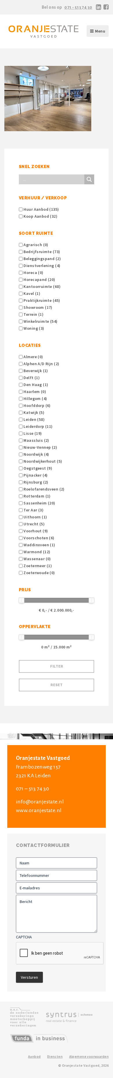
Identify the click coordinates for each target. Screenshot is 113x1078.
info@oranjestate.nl (40, 802)
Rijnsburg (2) (35, 482)
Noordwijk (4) (36, 454)
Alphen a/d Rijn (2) (41, 363)
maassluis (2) (36, 440)
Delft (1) (31, 377)
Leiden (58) (34, 419)
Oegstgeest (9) (37, 468)
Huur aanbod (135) (41, 209)
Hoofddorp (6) (37, 405)
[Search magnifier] (89, 179)
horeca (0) (33, 272)
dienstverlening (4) (41, 265)
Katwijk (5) (33, 412)
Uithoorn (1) (35, 517)
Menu (100, 31)
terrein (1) (33, 314)
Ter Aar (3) (33, 510)
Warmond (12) (36, 551)
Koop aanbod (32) (40, 216)
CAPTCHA (24, 937)
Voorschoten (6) (38, 537)
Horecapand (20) (39, 279)
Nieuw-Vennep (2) (40, 447)
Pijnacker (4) (35, 475)
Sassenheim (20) (39, 503)
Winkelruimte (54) (40, 321)
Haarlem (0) (34, 391)
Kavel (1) (31, 293)
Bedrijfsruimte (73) (41, 251)
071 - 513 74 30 (78, 7)
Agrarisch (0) (35, 244)
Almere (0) (33, 356)
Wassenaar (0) (37, 558)
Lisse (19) (32, 433)
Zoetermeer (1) (37, 565)
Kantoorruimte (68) (42, 286)
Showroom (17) (37, 307)
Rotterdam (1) (37, 496)
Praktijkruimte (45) (41, 300)
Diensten (55, 1056)
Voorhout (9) (35, 530)
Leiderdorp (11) (38, 426)
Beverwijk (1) (35, 370)
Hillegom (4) (35, 398)
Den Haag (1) (35, 384)
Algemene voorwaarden (89, 1056)
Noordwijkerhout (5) (42, 461)
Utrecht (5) (34, 524)
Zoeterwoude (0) (39, 572)
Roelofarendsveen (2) (44, 489)
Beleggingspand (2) (42, 258)
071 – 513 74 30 (32, 789)
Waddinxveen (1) (39, 544)
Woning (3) (33, 328)
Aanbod (34, 1056)
